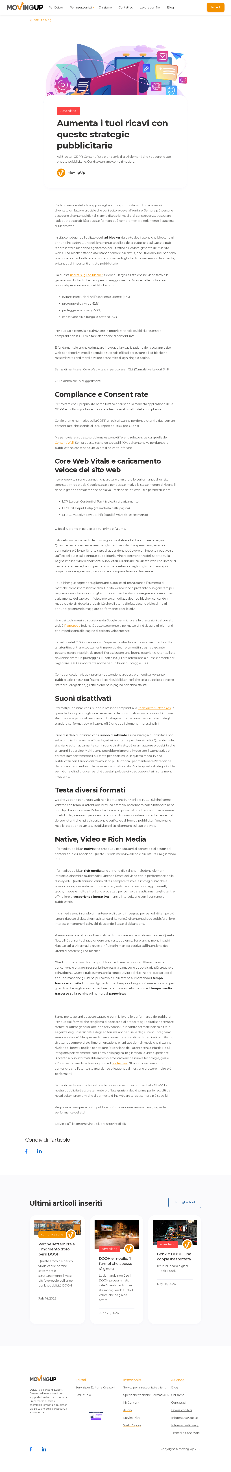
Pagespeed (72, 625)
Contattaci (126, 7)
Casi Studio (83, 1395)
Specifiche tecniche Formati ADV (146, 1395)
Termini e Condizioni (185, 1433)
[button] (82, 7)
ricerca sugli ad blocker (86, 275)
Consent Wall (64, 442)
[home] (25, 7)
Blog (170, 7)
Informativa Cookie (184, 1417)
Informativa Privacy (185, 1425)
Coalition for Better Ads (154, 708)
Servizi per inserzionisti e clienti (144, 1387)
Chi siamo (105, 7)
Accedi (216, 7)
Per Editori (56, 7)
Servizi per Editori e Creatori (95, 1387)
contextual (119, 1063)
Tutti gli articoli (184, 1202)
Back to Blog (40, 20)
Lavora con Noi (150, 7)
